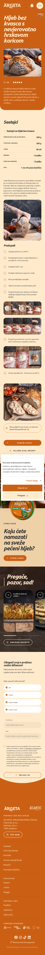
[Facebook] (16, 937)
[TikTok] (24, 937)
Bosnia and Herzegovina (24, 942)
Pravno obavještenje (13, 860)
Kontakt (7, 855)
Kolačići (7, 864)
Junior (6, 887)
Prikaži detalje (32, 481)
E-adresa (9, 720)
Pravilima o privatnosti (32, 748)
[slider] (17, 82)
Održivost (8, 910)
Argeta (7, 882)
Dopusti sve (22, 488)
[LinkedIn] (29, 937)
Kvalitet (7, 905)
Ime (7, 731)
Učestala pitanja (11, 850)
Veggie (7, 892)
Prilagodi (21, 496)
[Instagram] (20, 937)
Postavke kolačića (12, 869)
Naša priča (8, 914)
